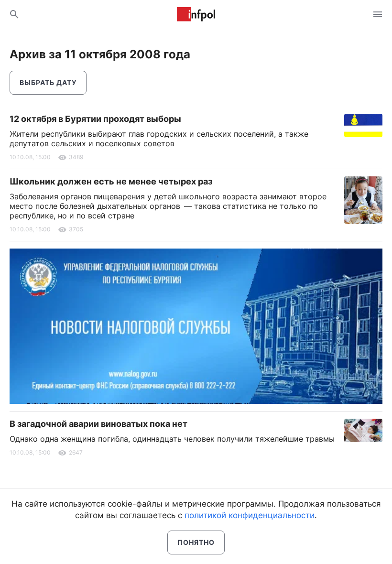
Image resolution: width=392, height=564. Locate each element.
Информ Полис (196, 14)
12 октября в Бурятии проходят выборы (95, 119)
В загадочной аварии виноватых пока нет (98, 424)
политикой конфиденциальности (250, 515)
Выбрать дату (48, 82)
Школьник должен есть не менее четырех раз (111, 181)
